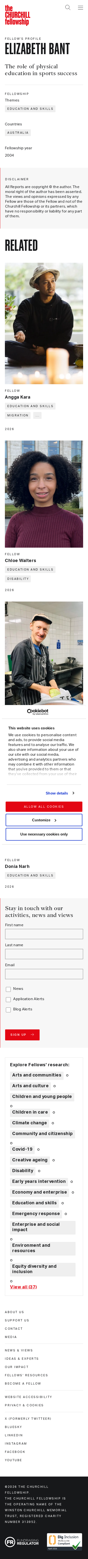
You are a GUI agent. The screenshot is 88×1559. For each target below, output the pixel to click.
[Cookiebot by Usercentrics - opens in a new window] (27, 712)
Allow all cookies (44, 806)
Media (11, 1337)
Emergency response (36, 1214)
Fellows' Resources (26, 1375)
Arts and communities (36, 1075)
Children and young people (42, 1097)
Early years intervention (39, 1181)
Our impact (17, 1367)
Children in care (30, 1112)
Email (9, 965)
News (18, 989)
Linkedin (14, 1435)
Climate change (29, 1123)
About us (14, 1312)
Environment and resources (31, 1248)
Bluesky (13, 1427)
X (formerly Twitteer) (28, 1418)
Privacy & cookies (24, 1405)
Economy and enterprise (39, 1192)
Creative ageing (30, 1160)
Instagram (16, 1443)
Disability (18, 578)
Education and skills (30, 108)
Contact (14, 1328)
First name (14, 925)
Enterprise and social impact (36, 1227)
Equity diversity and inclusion (34, 1269)
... (38, 415)
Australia (18, 132)
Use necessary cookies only (44, 834)
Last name (14, 945)
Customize (41, 820)
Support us (17, 1320)
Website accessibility (28, 1397)
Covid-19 (22, 1149)
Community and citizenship (42, 1134)
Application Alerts (28, 999)
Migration (18, 415)
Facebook (15, 1451)
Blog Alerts (22, 1009)
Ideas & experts (22, 1358)
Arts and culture (30, 1086)
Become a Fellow (23, 1383)
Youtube (13, 1460)
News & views (19, 1350)
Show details (57, 793)
